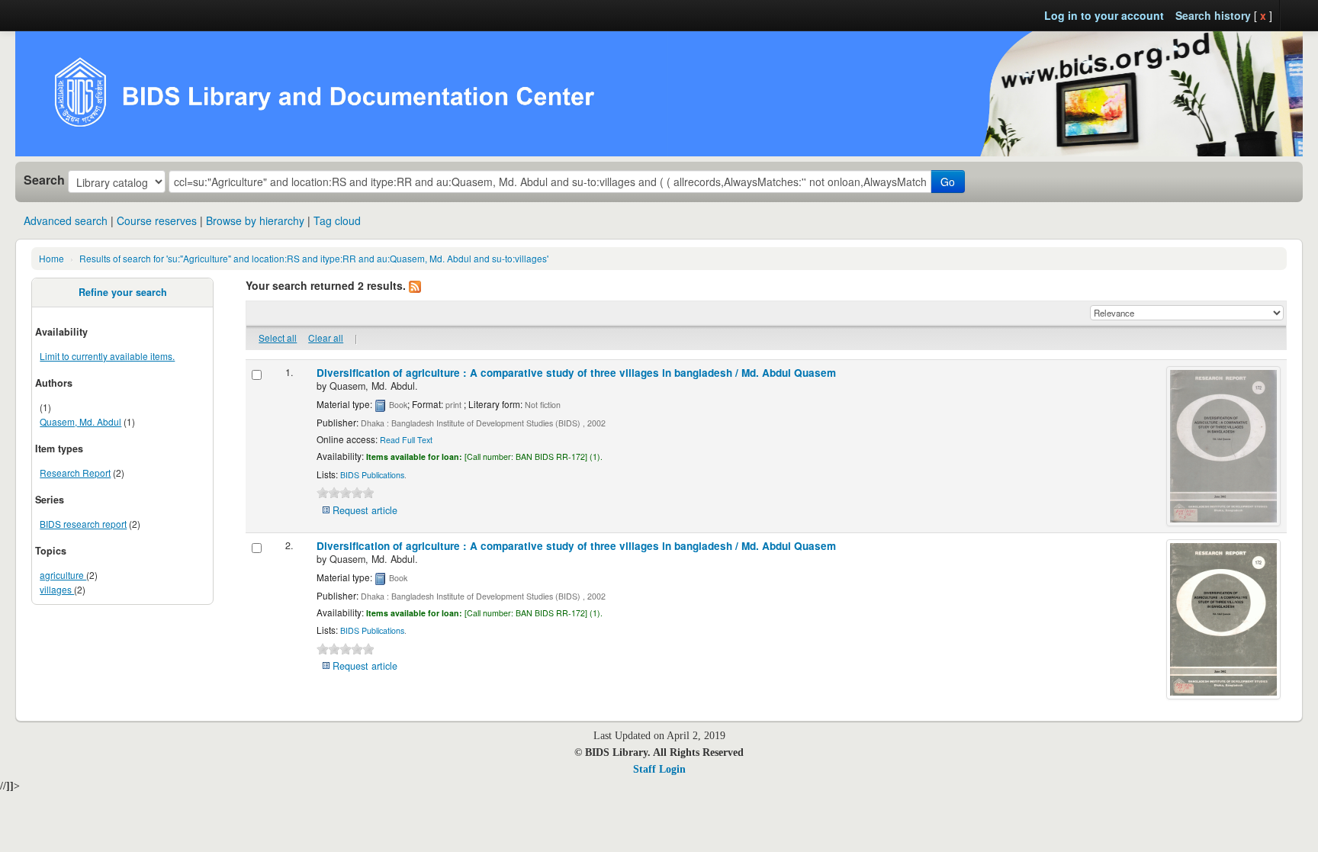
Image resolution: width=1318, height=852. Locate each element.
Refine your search (123, 292)
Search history (1213, 15)
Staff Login (659, 769)
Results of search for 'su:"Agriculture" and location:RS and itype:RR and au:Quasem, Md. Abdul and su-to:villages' (313, 258)
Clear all (325, 337)
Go (947, 181)
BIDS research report (83, 523)
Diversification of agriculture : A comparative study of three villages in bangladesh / (576, 372)
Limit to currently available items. (107, 355)
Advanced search (66, 220)
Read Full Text (406, 439)
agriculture (63, 574)
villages (57, 589)
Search (44, 180)
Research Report (75, 472)
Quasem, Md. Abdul (80, 421)
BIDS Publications (372, 475)
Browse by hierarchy (255, 220)
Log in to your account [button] (1104, 15)
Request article (365, 510)
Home (51, 258)
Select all (278, 337)
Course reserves (157, 220)
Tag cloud (337, 220)
